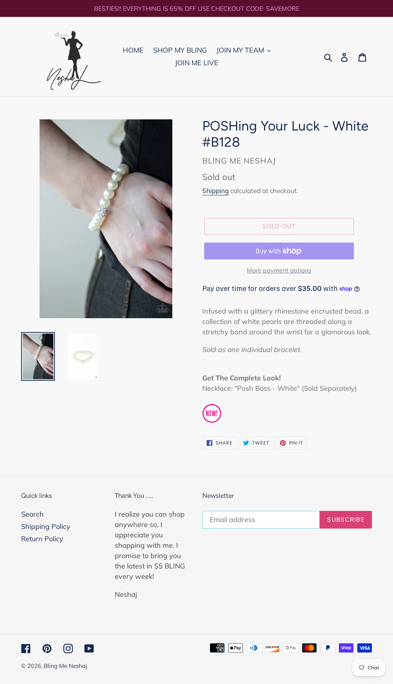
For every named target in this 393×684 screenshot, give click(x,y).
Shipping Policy (45, 526)
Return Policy (42, 538)
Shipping (215, 191)
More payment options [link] (279, 270)
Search (32, 514)
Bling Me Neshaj (65, 665)
